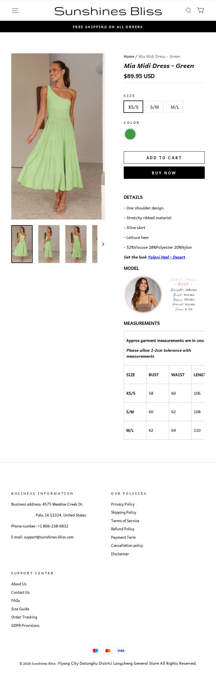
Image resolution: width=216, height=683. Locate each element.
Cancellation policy (127, 545)
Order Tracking (24, 617)
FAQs (15, 600)
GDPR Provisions (25, 625)
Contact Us (20, 592)
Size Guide (20, 609)
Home (129, 56)
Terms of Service (125, 521)
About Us (18, 584)
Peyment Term (123, 537)
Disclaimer (120, 554)
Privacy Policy (123, 504)
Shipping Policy (123, 512)
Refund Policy (122, 529)
